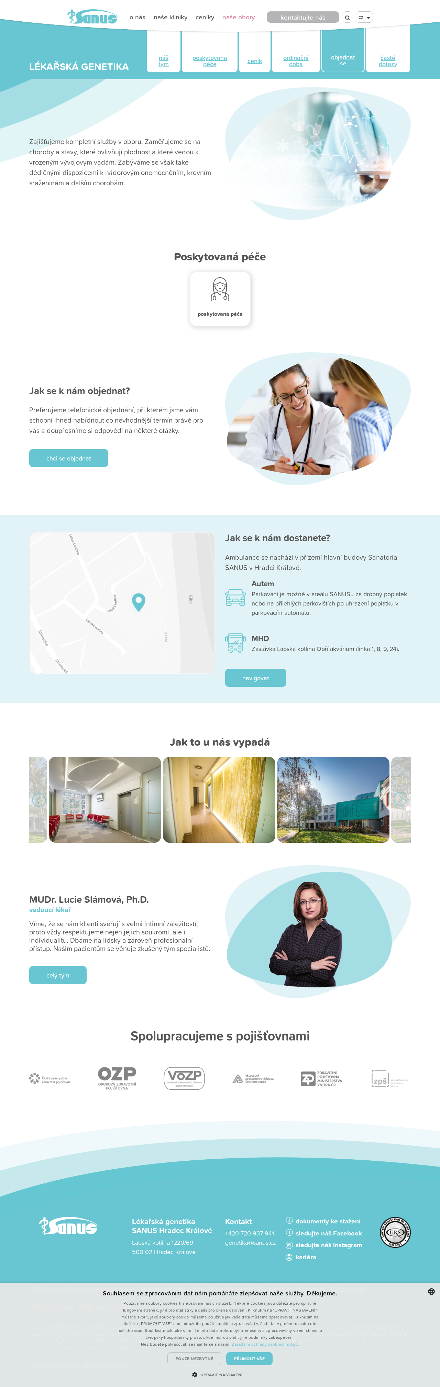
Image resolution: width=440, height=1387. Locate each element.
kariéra (306, 1257)
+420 (233, 1233)
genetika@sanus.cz (250, 1242)
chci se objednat (68, 458)
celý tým (57, 975)
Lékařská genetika (79, 66)
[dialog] (220, 1335)
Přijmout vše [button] (249, 1359)
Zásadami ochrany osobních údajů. (265, 1344)
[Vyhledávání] (347, 17)
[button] (219, 1374)
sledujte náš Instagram (329, 1245)
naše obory (238, 16)
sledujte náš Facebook (329, 1233)
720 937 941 (257, 1233)
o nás (137, 16)
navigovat (255, 677)
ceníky (205, 16)
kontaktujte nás (303, 17)
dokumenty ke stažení (328, 1221)
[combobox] (431, 1291)
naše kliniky (170, 16)
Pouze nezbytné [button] (194, 1359)
